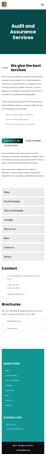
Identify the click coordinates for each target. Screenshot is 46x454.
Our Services (10, 229)
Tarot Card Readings (13, 210)
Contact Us (9, 247)
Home (7, 192)
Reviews (8, 257)
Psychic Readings (12, 201)
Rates (6, 238)
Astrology (8, 220)
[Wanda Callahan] (4, 5)
